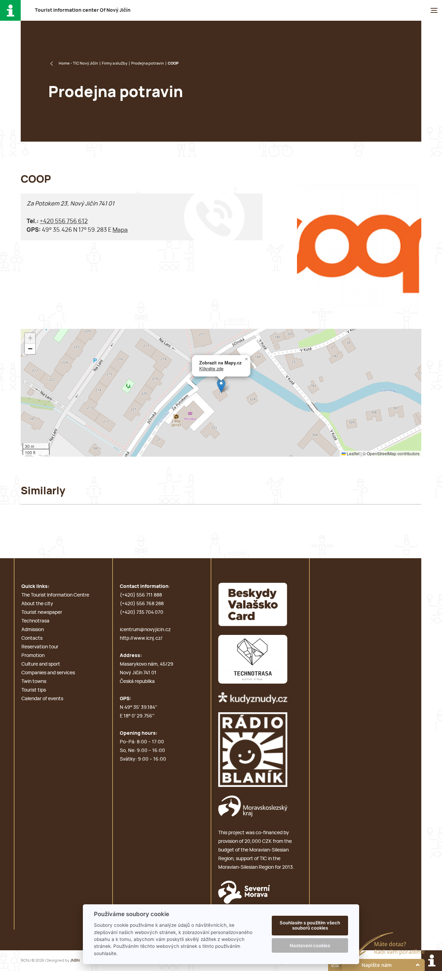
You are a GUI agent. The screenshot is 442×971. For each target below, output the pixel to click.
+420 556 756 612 (64, 221)
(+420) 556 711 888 (141, 595)
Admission (32, 629)
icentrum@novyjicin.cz (145, 629)
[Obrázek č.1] (359, 246)
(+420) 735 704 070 (141, 612)
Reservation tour (39, 647)
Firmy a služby (114, 63)
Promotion (33, 655)
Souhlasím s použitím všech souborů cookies (310, 925)
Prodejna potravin (147, 63)
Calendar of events (42, 698)
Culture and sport (40, 664)
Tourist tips (33, 690)
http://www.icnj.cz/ (141, 638)
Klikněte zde (211, 368)
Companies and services (48, 672)
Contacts (31, 638)
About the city (37, 603)
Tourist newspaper (41, 612)
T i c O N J (83, 10)
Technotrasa (35, 621)
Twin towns (33, 681)
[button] (221, 386)
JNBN (75, 960)
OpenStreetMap (381, 453)
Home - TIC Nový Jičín (78, 63)
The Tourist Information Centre (55, 595)
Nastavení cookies (310, 945)
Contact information (144, 586)
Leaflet (352, 453)
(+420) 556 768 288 (142, 603)
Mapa (120, 230)
